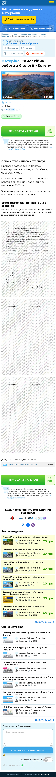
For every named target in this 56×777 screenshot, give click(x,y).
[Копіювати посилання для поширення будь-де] (23, 525)
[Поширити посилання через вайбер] (33, 525)
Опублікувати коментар (28, 750)
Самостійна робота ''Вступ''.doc (22, 464)
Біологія (5, 36)
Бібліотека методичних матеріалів (30, 34)
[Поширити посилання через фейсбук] (28, 525)
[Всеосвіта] (4, 2)
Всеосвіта (6, 34)
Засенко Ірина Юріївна (23, 43)
